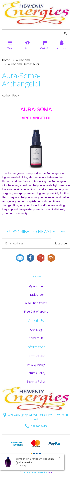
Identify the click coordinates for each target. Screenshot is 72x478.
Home (6, 60)
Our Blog (36, 329)
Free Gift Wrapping (36, 311)
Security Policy (36, 381)
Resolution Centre (36, 303)
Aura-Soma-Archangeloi (23, 64)
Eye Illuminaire (24, 462)
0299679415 (38, 426)
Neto (50, 472)
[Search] (65, 33)
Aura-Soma (23, 60)
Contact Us (36, 338)
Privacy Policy (36, 364)
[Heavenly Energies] (36, 13)
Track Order (36, 294)
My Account (36, 286)
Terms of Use (36, 356)
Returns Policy (36, 373)
